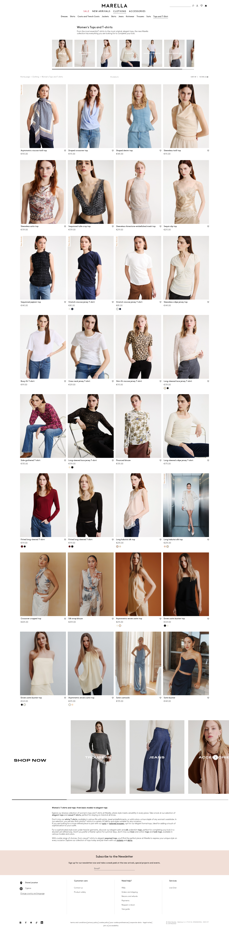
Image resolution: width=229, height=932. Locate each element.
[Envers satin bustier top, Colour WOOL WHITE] (168, 626)
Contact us (78, 888)
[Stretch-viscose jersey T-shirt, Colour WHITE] (69, 309)
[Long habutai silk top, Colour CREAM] (120, 546)
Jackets (105, 16)
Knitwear (130, 16)
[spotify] (31, 922)
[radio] (62, 53)
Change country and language (32, 893)
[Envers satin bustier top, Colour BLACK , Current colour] (165, 626)
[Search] (193, 5)
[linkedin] (42, 922)
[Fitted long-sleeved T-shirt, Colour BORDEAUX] (69, 546)
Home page (25, 77)
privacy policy (93, 922)
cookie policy (104, 922)
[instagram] (20, 922)
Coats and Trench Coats (88, 16)
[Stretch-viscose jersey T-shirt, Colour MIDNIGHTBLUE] (120, 309)
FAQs (123, 888)
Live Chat (173, 888)
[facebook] (26, 922)
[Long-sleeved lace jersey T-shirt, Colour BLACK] (168, 388)
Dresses (64, 16)
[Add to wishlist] (65, 151)
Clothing (35, 77)
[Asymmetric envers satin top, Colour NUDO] (72, 705)
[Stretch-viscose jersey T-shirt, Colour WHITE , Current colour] (117, 309)
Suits (148, 16)
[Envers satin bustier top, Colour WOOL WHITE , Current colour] (25, 705)
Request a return (128, 905)
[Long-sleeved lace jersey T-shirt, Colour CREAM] (69, 467)
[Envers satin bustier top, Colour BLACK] (22, 705)
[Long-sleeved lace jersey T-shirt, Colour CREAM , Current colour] (165, 388)
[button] (204, 77)
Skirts (113, 16)
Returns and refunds (130, 896)
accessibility (113, 925)
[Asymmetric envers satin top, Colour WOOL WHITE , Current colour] (70, 705)
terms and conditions (78, 922)
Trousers (140, 16)
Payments (125, 900)
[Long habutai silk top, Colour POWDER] (165, 546)
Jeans (121, 16)
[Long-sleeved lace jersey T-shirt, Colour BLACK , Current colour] (72, 467)
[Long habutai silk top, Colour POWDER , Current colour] (117, 546)
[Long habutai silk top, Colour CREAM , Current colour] (168, 546)
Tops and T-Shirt (160, 16)
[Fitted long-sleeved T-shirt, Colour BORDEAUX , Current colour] (22, 546)
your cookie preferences (119, 922)
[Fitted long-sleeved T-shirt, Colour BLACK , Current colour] (72, 546)
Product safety (80, 892)
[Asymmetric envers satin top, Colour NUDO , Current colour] (120, 626)
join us (105, 925)
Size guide (126, 909)
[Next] (215, 757)
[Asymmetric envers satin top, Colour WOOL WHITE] (117, 626)
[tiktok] (36, 922)
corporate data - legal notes (141, 922)
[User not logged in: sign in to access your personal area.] (197, 5)
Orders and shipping (130, 892)
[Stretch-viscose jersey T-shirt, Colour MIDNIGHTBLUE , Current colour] (72, 309)
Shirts (72, 16)
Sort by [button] (193, 77)
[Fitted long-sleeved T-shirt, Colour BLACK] (25, 546)
